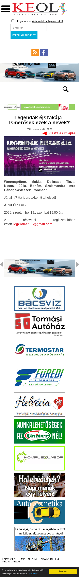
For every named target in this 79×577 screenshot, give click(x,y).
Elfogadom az (39, 21)
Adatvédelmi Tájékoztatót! (47, 21)
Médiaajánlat (11, 561)
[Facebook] (44, 52)
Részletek (33, 573)
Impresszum (28, 559)
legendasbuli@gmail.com (32, 224)
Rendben (63, 571)
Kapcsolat (9, 559)
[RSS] (35, 52)
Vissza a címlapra (61, 133)
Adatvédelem (50, 559)
